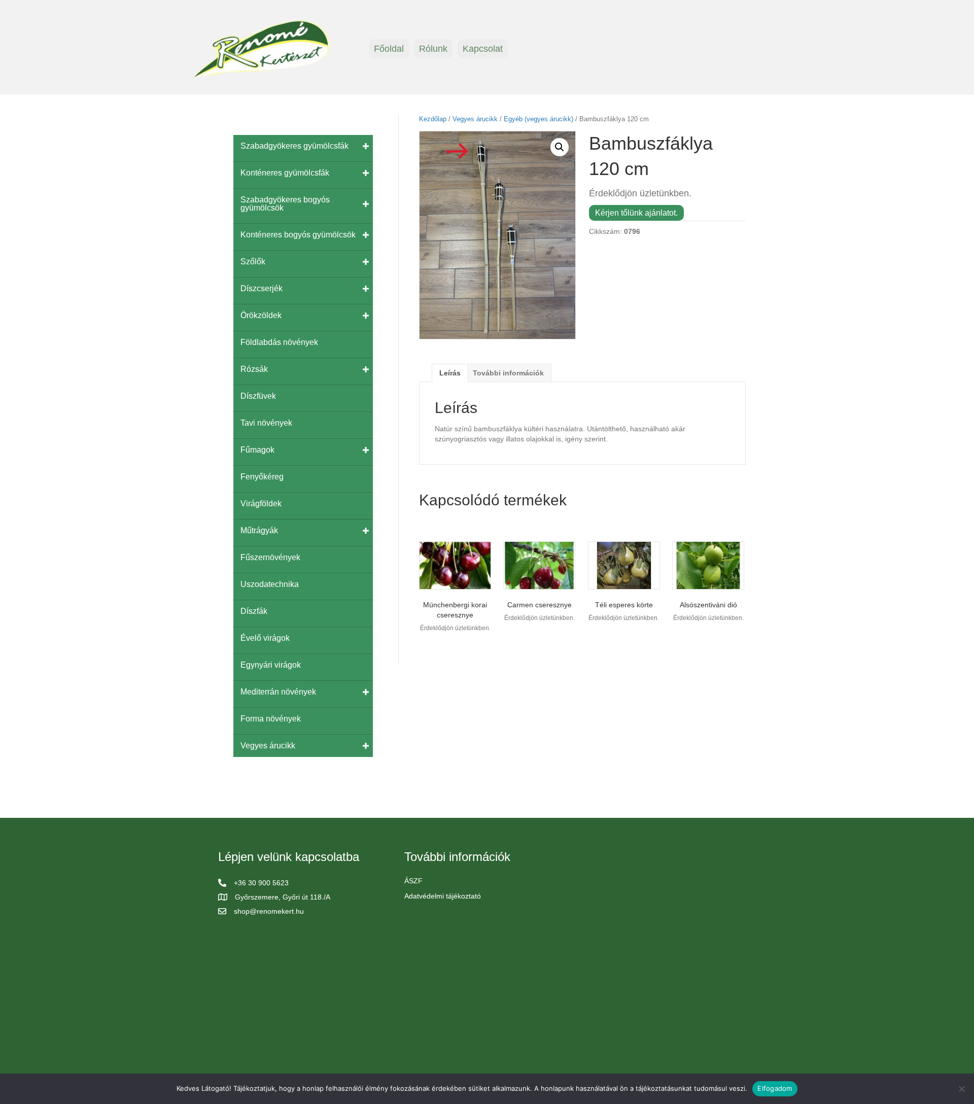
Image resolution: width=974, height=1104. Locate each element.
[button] (559, 147)
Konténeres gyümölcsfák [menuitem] (284, 172)
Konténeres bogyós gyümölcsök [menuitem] (298, 234)
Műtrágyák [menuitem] (259, 530)
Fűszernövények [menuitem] (270, 557)
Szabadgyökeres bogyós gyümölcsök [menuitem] (285, 203)
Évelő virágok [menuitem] (265, 638)
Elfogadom (774, 1088)
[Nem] (961, 1089)
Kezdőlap (432, 119)
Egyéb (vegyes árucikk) (538, 119)
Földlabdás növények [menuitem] (279, 342)
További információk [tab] (508, 373)
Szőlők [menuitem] (252, 261)
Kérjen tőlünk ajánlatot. (636, 213)
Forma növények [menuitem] (270, 718)
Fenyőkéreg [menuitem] (262, 476)
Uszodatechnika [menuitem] (269, 584)
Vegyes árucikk (475, 119)
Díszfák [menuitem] (253, 611)
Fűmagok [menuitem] (257, 449)
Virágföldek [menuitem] (261, 503)
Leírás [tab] (450, 373)
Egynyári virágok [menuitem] (270, 665)
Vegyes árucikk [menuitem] (267, 745)
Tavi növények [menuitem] (266, 423)
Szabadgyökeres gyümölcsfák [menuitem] (294, 146)
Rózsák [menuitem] (254, 369)
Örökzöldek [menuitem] (261, 315)
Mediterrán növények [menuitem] (278, 691)
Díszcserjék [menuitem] (261, 288)
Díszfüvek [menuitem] (258, 396)
